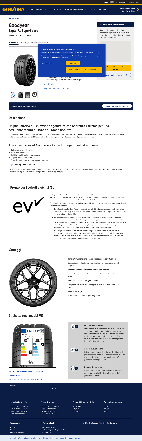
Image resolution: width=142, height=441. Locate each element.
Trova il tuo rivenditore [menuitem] (97, 9)
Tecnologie (25, 43)
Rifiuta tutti (72, 63)
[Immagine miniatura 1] (14, 94)
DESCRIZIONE (14, 43)
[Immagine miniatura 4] (35, 94)
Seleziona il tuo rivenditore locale (115, 68)
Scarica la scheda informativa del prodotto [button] (24, 371)
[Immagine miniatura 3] (28, 94)
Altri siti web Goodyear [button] (133, 2)
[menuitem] (106, 2)
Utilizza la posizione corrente (113, 75)
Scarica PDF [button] (13, 376)
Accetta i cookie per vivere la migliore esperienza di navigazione (84, 70)
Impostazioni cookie (46, 63)
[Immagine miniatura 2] (21, 94)
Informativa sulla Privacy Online (60, 57)
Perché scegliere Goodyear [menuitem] (73, 9)
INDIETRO (15, 18)
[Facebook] (54, 387)
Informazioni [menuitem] (53, 9)
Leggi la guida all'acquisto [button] (115, 106)
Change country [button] (120, 2)
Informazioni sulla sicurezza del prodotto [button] (24, 380)
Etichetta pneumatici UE (40, 43)
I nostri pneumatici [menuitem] (36, 9)
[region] (72, 60)
